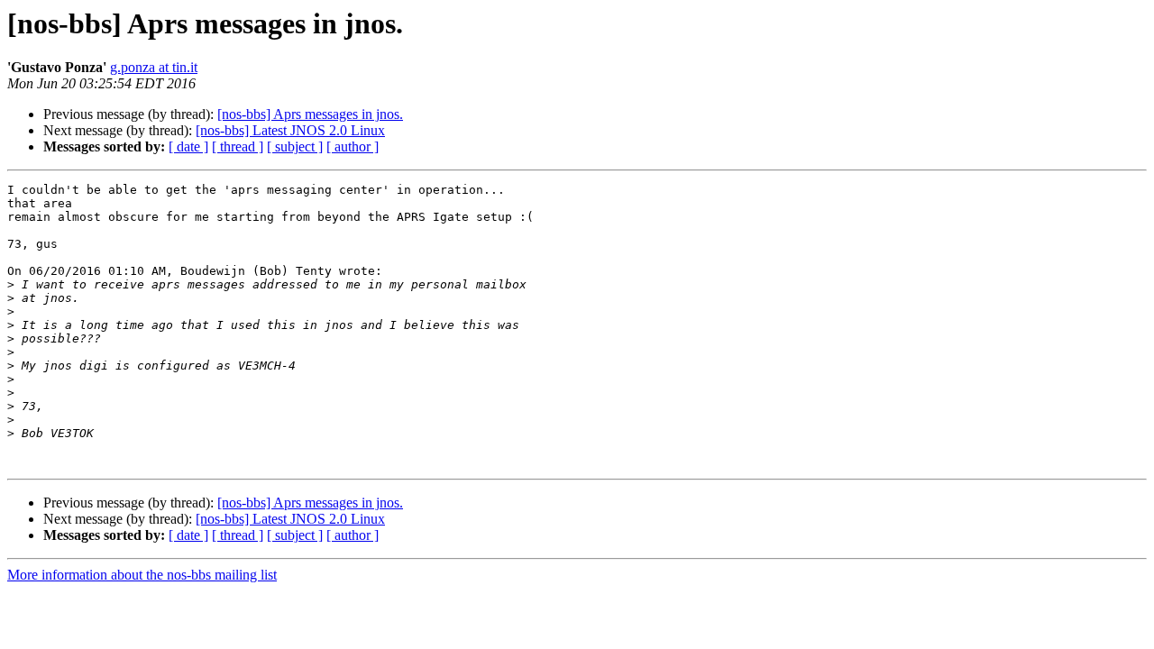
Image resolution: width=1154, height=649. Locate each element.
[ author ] (352, 146)
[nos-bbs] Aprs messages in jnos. (310, 114)
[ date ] (188, 146)
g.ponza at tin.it (153, 67)
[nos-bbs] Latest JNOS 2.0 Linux (290, 130)
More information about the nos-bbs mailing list (142, 574)
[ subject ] (295, 146)
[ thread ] (237, 146)
